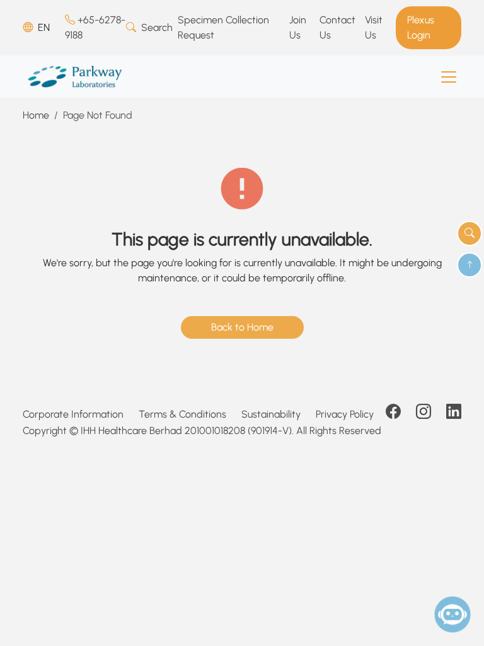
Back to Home (242, 327)
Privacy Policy (345, 414)
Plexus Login (420, 27)
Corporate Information (73, 414)
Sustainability (271, 414)
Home (36, 115)
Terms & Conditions (182, 414)
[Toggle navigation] (448, 77)
